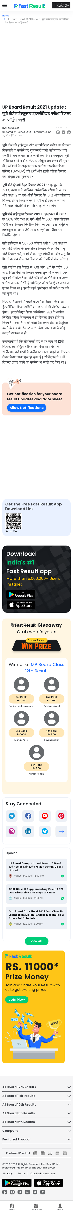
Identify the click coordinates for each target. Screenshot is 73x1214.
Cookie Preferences (42, 1173)
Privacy (8, 1173)
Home (5, 15)
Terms (22, 1173)
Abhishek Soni (36, 773)
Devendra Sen (51, 739)
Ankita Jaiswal (52, 706)
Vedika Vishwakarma (21, 706)
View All (36, 941)
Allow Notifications (27, 407)
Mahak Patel (21, 739)
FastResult (12, 128)
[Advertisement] (36, 62)
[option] (36, 722)
